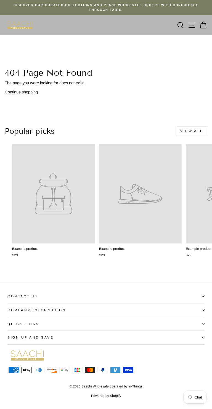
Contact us (22, 296)
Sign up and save (30, 337)
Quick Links (23, 324)
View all (191, 131)
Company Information (36, 310)
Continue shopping (21, 92)
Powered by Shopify (106, 396)
